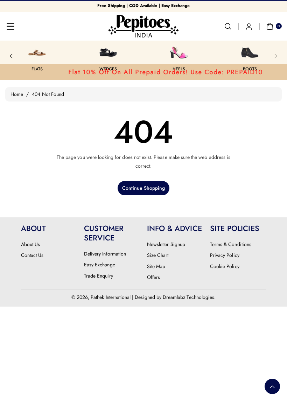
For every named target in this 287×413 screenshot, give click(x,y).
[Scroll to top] (272, 386)
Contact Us (32, 255)
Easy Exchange (99, 264)
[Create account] (249, 26)
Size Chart (158, 255)
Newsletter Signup (166, 244)
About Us (30, 244)
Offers (153, 277)
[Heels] (122, 52)
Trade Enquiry (98, 275)
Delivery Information (105, 253)
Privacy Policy (224, 255)
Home (16, 94)
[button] (10, 26)
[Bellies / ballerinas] (264, 52)
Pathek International (111, 297)
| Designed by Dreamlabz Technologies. (174, 297)
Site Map (156, 266)
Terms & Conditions (230, 244)
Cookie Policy (224, 266)
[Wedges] (51, 52)
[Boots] (193, 52)
